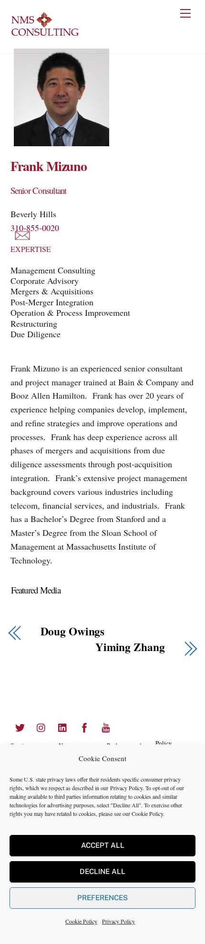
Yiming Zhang (130, 647)
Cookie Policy (147, 813)
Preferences (102, 898)
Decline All (102, 871)
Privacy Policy (126, 788)
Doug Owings (73, 631)
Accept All (102, 845)
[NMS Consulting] (45, 35)
